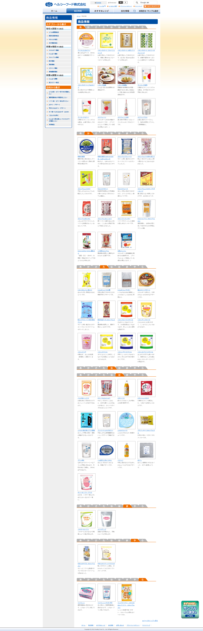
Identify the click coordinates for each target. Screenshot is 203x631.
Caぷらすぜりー (103, 189)
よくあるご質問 (113, 6)
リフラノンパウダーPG (105, 603)
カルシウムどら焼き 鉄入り (146, 156)
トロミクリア (82, 352)
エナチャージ (102, 117)
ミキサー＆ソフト (83, 529)
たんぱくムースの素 (104, 290)
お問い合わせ (120, 625)
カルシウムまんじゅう (105, 218)
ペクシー (120, 460)
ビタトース (121, 398)
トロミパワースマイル (125, 352)
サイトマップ (138, 6)
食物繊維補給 (53, 71)
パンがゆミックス (83, 398)
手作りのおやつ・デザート (57, 108)
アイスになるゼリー (84, 50)
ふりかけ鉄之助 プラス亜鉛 (86, 430)
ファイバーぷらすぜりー (105, 430)
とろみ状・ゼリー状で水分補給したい (59, 93)
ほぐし (140, 460)
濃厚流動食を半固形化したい (58, 97)
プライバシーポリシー (126, 6)
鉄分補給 (52, 61)
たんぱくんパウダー (124, 290)
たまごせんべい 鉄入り (85, 290)
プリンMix (81, 460)
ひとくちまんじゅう (104, 398)
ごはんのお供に (54, 115)
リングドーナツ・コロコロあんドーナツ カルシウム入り (126, 605)
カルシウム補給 (54, 57)
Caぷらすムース (123, 189)
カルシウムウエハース (125, 156)
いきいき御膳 (102, 85)
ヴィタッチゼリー (83, 117)
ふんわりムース (122, 430)
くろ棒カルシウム (103, 251)
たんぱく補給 (53, 54)
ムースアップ (102, 529)
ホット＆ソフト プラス (85, 492)
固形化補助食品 (54, 36)
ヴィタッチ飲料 (142, 85)
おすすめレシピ (100, 625)
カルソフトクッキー (124, 218)
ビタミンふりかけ (143, 398)
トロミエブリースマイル (145, 352)
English (98, 3)
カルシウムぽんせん (84, 218)
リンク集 (101, 6)
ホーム (78, 16)
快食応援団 (81, 156)
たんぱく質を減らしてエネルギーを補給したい (59, 120)
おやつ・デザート (54, 104)
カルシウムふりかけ (84, 189)
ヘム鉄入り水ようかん (105, 460)
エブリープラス (142, 117)
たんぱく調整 (53, 79)
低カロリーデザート (144, 290)
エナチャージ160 (123, 117)
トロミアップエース (144, 320)
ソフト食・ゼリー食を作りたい (59, 101)
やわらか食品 (53, 39)
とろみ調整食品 (54, 32)
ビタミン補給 (53, 68)
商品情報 (90, 625)
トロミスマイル (102, 352)
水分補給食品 (53, 43)
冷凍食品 (52, 124)
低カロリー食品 (54, 82)
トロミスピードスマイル (125, 320)
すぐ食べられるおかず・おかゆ (59, 112)
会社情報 (110, 625)
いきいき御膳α (122, 85)
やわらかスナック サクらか (106, 563)
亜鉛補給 (52, 64)
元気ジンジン (122, 251)
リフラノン (81, 603)
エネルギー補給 (54, 50)
